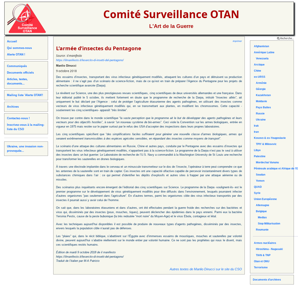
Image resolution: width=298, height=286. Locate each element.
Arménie (260, 82)
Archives (13, 106)
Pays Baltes (262, 107)
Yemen (259, 180)
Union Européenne (265, 199)
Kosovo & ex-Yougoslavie (270, 138)
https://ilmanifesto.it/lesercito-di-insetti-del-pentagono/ (90, 60)
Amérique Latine (264, 52)
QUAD (258, 186)
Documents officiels (20, 72)
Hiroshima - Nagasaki (268, 249)
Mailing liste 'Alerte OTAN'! (25, 95)
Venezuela (261, 58)
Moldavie (260, 101)
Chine (257, 70)
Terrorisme (261, 267)
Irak (256, 125)
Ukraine (260, 119)
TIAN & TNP (262, 255)
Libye (257, 150)
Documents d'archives (267, 279)
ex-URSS (259, 76)
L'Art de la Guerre (171, 26)
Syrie (257, 193)
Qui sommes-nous (19, 48)
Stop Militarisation (267, 223)
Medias (260, 217)
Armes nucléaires (265, 243)
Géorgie (260, 89)
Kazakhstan (262, 95)
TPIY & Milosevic (265, 144)
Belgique (260, 211)
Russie (259, 113)
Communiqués (17, 66)
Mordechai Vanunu (266, 162)
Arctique (259, 64)
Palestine (259, 156)
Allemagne (261, 205)
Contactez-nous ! (18, 118)
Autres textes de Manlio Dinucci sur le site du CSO (206, 269)
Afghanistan (261, 46)
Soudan (259, 174)
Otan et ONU (261, 261)
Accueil (12, 41)
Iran (256, 131)
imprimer (237, 41)
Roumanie (261, 229)
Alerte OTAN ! (16, 54)
